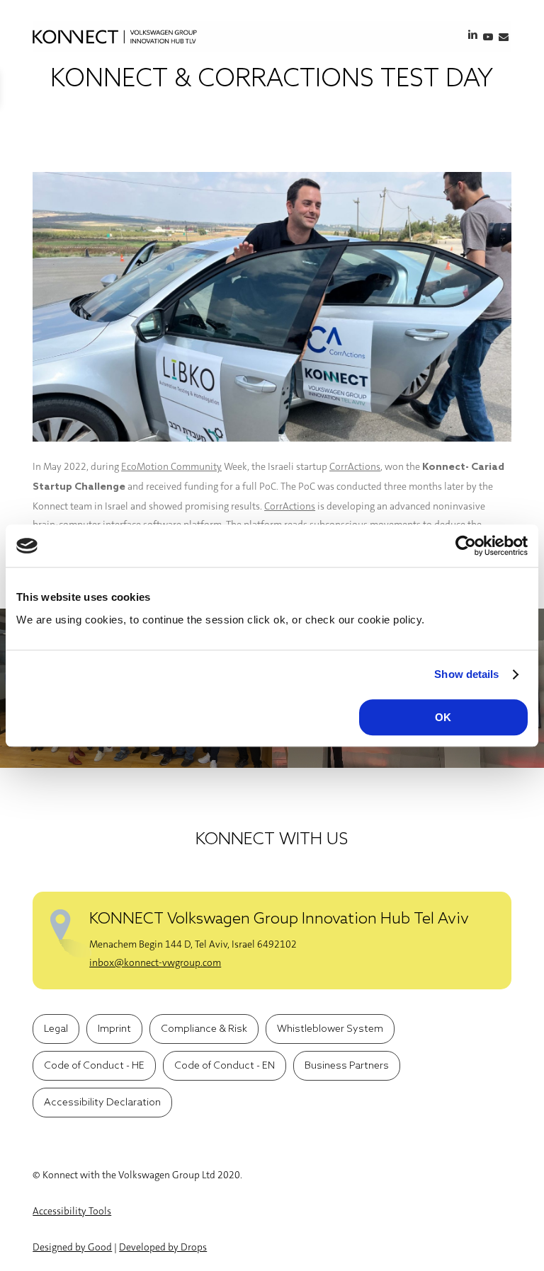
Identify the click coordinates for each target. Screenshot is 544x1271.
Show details (466, 674)
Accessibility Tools (72, 1210)
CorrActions (354, 466)
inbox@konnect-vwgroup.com (155, 962)
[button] (56, 1029)
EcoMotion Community (171, 466)
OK (443, 717)
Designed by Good (72, 1247)
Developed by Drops (163, 1247)
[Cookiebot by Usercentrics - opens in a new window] (466, 545)
